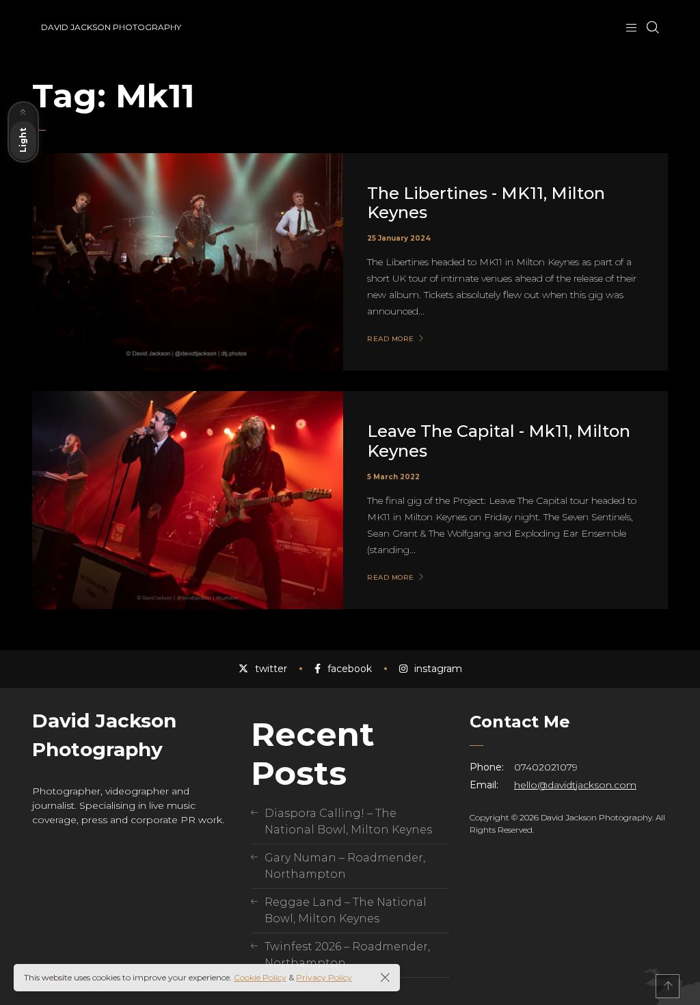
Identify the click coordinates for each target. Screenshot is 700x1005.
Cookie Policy (260, 977)
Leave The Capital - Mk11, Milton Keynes (498, 441)
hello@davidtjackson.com (575, 785)
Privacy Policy (324, 977)
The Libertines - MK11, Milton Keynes (486, 203)
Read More (390, 339)
